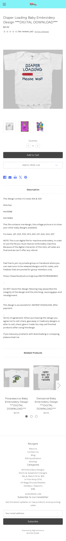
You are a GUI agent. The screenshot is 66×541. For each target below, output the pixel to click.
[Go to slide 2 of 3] (31, 416)
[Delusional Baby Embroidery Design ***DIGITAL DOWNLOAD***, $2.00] (46, 378)
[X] (20, 177)
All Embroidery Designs (33, 469)
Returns (33, 448)
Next (59, 385)
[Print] (15, 177)
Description (33, 189)
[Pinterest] (25, 177)
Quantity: (33, 140)
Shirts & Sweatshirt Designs (33, 473)
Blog (33, 455)
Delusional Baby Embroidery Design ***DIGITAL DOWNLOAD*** (46, 403)
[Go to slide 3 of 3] (36, 416)
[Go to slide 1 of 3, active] (26, 416)
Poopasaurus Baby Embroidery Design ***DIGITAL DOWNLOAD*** (16, 403)
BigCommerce (38, 530)
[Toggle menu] (4, 4)
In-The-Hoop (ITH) (33, 479)
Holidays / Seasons (33, 486)
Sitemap (33, 461)
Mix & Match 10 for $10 (33, 476)
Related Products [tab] (33, 352)
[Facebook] (4, 177)
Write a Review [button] (42, 31)
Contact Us (33, 452)
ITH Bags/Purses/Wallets (33, 482)
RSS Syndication (33, 458)
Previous (4, 385)
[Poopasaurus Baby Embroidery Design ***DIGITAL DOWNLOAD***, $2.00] (16, 378)
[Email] (10, 177)
